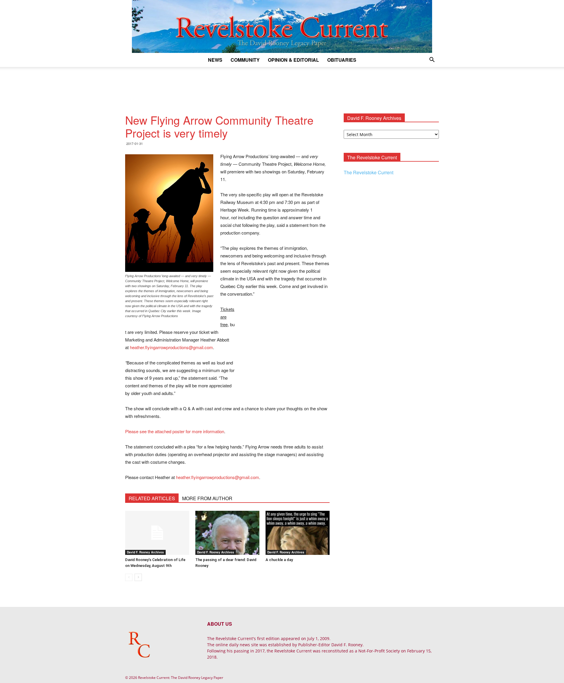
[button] (432, 60)
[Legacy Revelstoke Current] (282, 26)
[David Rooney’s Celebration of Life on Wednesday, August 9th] (157, 533)
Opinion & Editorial (293, 59)
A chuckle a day (279, 560)
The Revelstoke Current (368, 172)
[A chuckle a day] (298, 533)
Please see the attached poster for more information (174, 431)
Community (245, 59)
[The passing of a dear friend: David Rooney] (227, 533)
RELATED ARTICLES (152, 498)
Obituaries (341, 59)
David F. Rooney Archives (145, 552)
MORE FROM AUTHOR (207, 498)
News (215, 59)
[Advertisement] (282, 87)
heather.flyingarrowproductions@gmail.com (171, 347)
